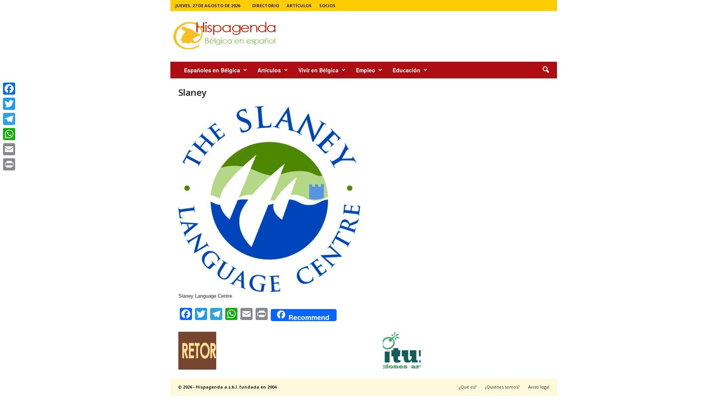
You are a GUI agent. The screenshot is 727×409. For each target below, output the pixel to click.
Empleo (365, 70)
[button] (545, 70)
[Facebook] (9, 88)
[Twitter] (9, 103)
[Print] (9, 164)
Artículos (299, 5)
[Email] (9, 149)
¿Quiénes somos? (502, 387)
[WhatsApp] (9, 134)
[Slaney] (299, 199)
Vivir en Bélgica (318, 70)
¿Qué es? (467, 387)
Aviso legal (538, 387)
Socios (327, 5)
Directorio (265, 5)
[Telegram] (9, 118)
